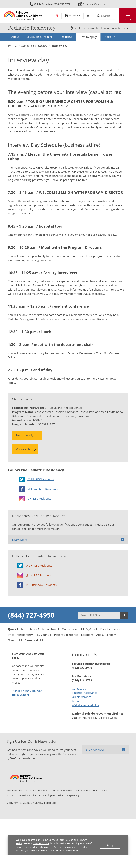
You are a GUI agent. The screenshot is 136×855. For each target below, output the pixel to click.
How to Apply (88, 37)
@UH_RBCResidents (40, 479)
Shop (88, 15)
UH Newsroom (81, 697)
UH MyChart (75, 15)
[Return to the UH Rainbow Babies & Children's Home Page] (23, 16)
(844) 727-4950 (31, 615)
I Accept (110, 845)
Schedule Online (92, 4)
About (15, 37)
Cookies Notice (41, 843)
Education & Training (39, 37)
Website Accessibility (85, 705)
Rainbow (57, 15)
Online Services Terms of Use (57, 839)
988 (74, 718)
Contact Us (23, 449)
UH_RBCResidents (39, 498)
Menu (127, 19)
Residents (66, 37)
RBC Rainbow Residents (42, 489)
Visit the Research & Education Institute (100, 28)
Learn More (19, 540)
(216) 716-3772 (82, 680)
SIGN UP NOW (95, 749)
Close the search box (117, 15)
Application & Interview (34, 45)
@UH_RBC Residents (39, 575)
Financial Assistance (84, 693)
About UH (78, 701)
